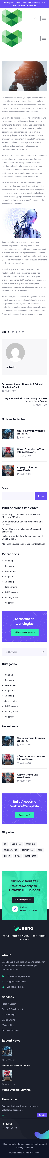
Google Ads (9, 576)
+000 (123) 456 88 (28, 911)
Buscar (5, 488)
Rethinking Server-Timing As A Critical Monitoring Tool (22, 385)
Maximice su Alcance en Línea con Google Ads (23, 544)
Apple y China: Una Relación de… (27, 469)
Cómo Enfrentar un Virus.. (16, 1089)
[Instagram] (12, 1128)
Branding (8, 561)
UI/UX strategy (11, 592)
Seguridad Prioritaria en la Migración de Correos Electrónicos (25, 400)
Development (10, 571)
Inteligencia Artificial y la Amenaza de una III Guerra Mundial (22, 537)
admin (11, 367)
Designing (9, 566)
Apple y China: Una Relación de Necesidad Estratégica (21, 530)
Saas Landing (10, 587)
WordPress (9, 603)
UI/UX (17, 856)
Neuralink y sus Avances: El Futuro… (31, 432)
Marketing (9, 582)
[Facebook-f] (3, 1128)
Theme (7, 856)
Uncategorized (11, 597)
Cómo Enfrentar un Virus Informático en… (31, 450)
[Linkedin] (16, 1128)
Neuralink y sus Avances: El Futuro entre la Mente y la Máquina (21, 516)
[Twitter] (7, 1128)
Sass (40, 850)
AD (5, 844)
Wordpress (30, 856)
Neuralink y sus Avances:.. (16, 1065)
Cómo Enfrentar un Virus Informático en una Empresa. (22, 523)
